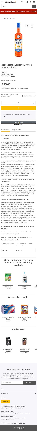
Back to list (5, 18)
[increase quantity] (34, 103)
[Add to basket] (18, 108)
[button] (27, 2)
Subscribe (29, 383)
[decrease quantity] (3, 103)
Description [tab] (5, 130)
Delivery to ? (5, 401)
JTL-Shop (21, 429)
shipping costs (24, 88)
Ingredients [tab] (16, 130)
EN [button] (22, 2)
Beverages (10, 74)
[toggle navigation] (2, 1)
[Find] (34, 6)
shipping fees (22, 423)
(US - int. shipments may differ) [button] (9, 95)
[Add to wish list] (32, 26)
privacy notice (6, 377)
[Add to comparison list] (27, 26)
